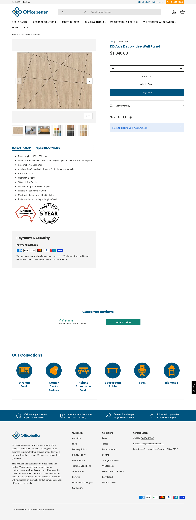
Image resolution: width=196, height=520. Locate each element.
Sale (26, 27)
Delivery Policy (79, 449)
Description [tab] (21, 148)
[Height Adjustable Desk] (83, 370)
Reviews (26, 2)
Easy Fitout (107, 477)
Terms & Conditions (81, 465)
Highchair (171, 383)
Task (142, 383)
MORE (15, 27)
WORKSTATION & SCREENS (124, 22)
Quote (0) (194, 388)
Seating (105, 454)
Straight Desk (24, 384)
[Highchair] (172, 370)
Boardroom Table (113, 384)
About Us (76, 438)
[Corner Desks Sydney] (54, 370)
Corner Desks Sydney (53, 386)
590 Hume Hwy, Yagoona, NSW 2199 (160, 449)
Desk (104, 438)
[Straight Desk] (24, 370)
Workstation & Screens (113, 471)
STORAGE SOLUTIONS (44, 22)
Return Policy (78, 460)
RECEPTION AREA (70, 22)
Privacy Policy (79, 454)
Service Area (78, 471)
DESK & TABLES (20, 22)
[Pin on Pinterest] (130, 117)
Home (14, 34)
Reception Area (109, 449)
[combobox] (109, 12)
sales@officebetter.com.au (151, 443)
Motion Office (109, 482)
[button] (182, 12)
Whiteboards (108, 465)
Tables (105, 443)
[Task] (142, 370)
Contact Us (16, 2)
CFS (111, 41)
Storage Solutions (110, 460)
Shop (74, 443)
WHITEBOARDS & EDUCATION (158, 22)
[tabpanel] (54, 189)
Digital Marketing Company (37, 509)
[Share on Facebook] (124, 117)
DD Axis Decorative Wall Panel (29, 34)
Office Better (22, 509)
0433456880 (147, 438)
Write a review (123, 321)
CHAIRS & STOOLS (94, 22)
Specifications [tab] (48, 148)
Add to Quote (147, 84)
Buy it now (147, 92)
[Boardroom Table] (113, 370)
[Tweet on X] (119, 117)
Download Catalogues (82, 482)
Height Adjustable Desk (83, 386)
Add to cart (147, 76)
